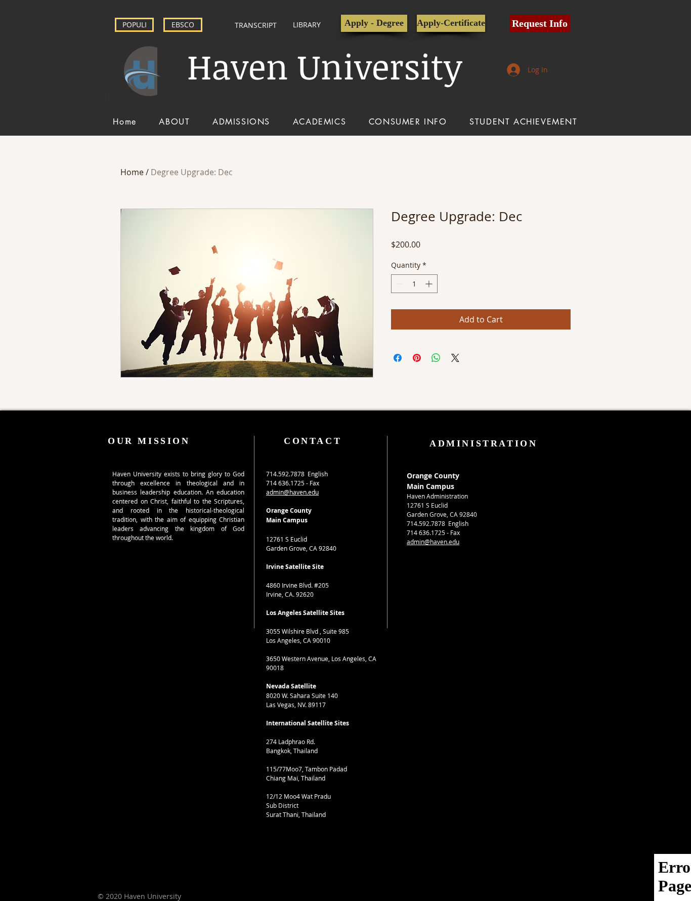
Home (132, 172)
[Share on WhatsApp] (436, 358)
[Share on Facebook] (398, 358)
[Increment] (429, 284)
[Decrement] (399, 284)
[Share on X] (455, 358)
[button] (539, 23)
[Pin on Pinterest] (417, 358)
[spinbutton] (414, 284)
